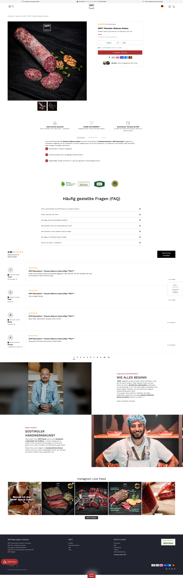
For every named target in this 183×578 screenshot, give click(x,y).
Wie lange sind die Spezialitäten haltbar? (54, 220)
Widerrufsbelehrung (119, 552)
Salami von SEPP (20, 16)
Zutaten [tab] (103, 137)
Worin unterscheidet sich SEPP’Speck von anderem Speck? (60, 209)
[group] (18, 252)
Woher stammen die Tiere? (50, 214)
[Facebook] (169, 569)
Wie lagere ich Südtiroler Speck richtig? (54, 237)
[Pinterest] (174, 569)
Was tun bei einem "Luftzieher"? (51, 242)
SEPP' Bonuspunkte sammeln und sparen (19, 543)
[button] (13, 6)
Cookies (116, 549)
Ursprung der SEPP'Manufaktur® (17, 547)
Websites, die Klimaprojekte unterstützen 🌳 (21, 549)
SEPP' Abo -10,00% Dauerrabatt (16, 545)
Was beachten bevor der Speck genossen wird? (56, 225)
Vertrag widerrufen (120, 554)
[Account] (169, 6)
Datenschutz (117, 547)
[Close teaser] (95, 572)
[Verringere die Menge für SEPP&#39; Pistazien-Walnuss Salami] (99, 43)
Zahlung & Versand (73, 545)
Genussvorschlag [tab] (93, 137)
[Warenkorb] (173, 6)
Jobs (69, 549)
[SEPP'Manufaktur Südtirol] (91, 6)
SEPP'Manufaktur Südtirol (19, 569)
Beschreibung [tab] (81, 137)
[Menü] (10, 6)
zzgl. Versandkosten (111, 37)
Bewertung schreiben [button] (166, 254)
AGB (115, 545)
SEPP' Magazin (12, 552)
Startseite (11, 16)
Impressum (117, 543)
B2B (69, 547)
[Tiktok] (172, 569)
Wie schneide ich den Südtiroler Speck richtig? (56, 231)
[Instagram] (166, 569)
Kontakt (70, 543)
